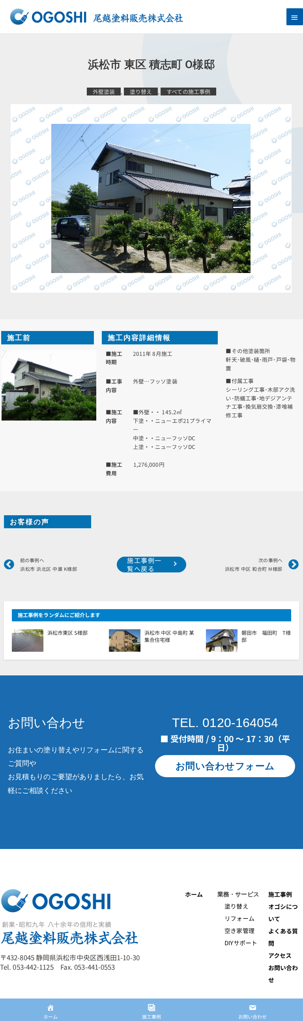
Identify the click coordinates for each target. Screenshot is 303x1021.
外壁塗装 (104, 91)
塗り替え (141, 91)
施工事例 (280, 894)
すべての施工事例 (188, 91)
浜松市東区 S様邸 (67, 632)
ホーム (194, 894)
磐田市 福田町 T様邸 (266, 636)
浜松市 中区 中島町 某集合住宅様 (169, 636)
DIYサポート (237, 943)
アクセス (280, 955)
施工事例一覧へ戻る (144, 564)
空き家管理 (235, 930)
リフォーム (235, 918)
